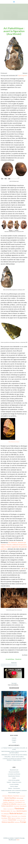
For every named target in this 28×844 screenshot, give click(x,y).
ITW (2, 813)
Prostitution (9, 816)
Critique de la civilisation (9, 804)
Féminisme (19, 808)
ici (21, 568)
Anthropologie (20, 798)
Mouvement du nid (14, 770)
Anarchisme (16, 795)
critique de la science (21, 804)
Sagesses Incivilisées (15, 818)
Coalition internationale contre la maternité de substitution (14, 790)
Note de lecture (16, 813)
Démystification (23, 806)
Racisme (19, 816)
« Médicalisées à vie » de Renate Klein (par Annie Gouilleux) (14, 754)
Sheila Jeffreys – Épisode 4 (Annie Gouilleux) (14, 756)
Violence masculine (8, 822)
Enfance (5, 808)
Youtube (14, 742)
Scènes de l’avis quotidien (14, 780)
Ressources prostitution (14, 772)
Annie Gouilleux (10, 798)
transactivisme (12, 820)
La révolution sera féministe (14, 774)
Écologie (23, 822)
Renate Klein (23, 816)
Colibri (17, 839)
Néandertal (18, 659)
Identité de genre (21, 811)
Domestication (16, 806)
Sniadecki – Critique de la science (14, 782)
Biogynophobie (22, 800)
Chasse (23, 802)
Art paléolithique (10, 659)
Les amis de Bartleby (14, 784)
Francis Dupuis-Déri (10, 808)
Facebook (14, 738)
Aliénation (10, 795)
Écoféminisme (17, 822)
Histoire (14, 811)
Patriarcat (25, 813)
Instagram (14, 740)
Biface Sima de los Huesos (14, 441)
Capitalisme (5, 802)
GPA (11, 811)
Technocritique (23, 818)
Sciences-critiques (14, 786)
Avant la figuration (22, 75)
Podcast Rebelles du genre (14, 792)
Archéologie (17, 800)
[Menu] (14, 2)
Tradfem (14, 778)
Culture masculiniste (7, 806)
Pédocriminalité (14, 816)
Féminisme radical (5, 811)
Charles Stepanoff (18, 802)
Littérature (6, 813)
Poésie (4, 816)
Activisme (4, 795)
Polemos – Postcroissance (14, 788)
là (24, 568)
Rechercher (14, 662)
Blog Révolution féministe (14, 776)
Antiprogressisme (8, 800)
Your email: (14, 683)
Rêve (9, 818)
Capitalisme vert (11, 802)
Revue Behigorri (4, 818)
